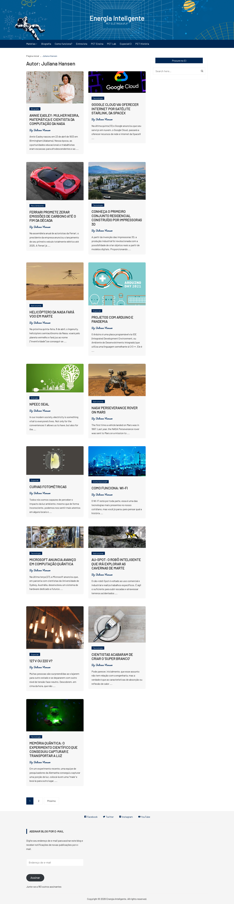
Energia (34, 398)
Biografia (46, 43)
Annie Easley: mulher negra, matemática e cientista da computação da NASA (54, 119)
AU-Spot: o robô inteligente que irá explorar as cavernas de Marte (116, 563)
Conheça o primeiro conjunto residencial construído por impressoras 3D (117, 217)
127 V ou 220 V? (41, 661)
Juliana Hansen (42, 130)
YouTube (145, 816)
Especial (97, 311)
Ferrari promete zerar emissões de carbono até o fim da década (52, 216)
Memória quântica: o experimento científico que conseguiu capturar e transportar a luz (53, 749)
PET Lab (111, 43)
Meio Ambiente (37, 205)
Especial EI (126, 43)
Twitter (109, 816)
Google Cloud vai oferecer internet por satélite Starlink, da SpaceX (115, 108)
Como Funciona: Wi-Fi (110, 488)
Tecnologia (98, 98)
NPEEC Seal (39, 404)
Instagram (127, 816)
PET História (142, 43)
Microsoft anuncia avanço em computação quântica (52, 561)
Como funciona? (63, 43)
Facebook (92, 816)
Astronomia (36, 305)
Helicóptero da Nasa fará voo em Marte (51, 314)
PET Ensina (97, 43)
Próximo (51, 800)
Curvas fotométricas (48, 487)
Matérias (30, 43)
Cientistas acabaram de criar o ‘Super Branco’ (112, 656)
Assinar (35, 878)
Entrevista (81, 43)
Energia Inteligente (117, 18)
